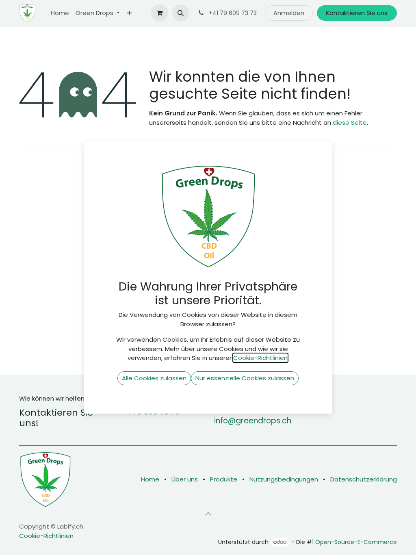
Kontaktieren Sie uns (357, 13)
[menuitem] (60, 13)
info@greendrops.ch (252, 420)
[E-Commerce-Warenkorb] (159, 13)
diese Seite (350, 122)
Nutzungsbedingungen (283, 479)
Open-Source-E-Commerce (356, 542)
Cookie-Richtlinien (46, 535)
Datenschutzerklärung (363, 479)
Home (150, 479)
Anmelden (288, 13)
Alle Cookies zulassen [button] (154, 378)
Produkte (223, 479)
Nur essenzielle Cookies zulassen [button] (244, 378)
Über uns (184, 479)
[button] (180, 13)
